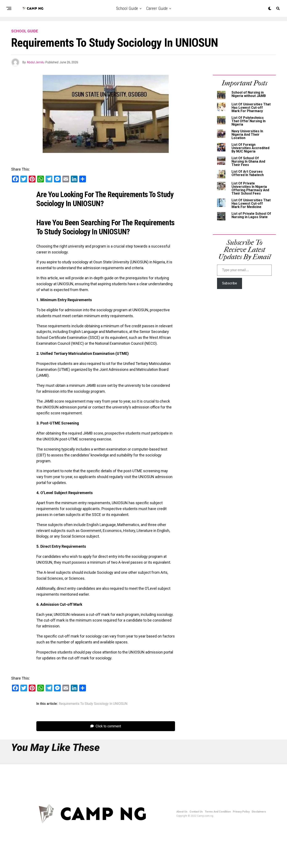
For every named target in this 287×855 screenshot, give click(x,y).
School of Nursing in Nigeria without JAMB (249, 94)
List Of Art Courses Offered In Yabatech (248, 173)
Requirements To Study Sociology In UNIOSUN (93, 703)
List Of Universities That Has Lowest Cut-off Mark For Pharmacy (251, 107)
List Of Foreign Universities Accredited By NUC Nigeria (250, 148)
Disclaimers (259, 811)
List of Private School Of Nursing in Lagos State (251, 215)
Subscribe (229, 283)
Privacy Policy (241, 811)
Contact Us (196, 811)
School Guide (127, 8)
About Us (181, 811)
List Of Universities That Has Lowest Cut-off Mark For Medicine (251, 203)
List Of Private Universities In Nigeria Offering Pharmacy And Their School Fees (250, 188)
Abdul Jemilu (35, 62)
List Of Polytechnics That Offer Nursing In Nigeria (249, 121)
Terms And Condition (218, 811)
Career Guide (157, 8)
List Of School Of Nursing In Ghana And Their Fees (248, 161)
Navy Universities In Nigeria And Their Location (247, 134)
